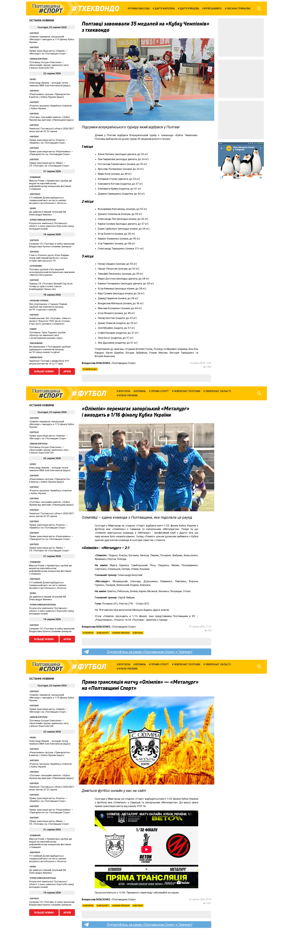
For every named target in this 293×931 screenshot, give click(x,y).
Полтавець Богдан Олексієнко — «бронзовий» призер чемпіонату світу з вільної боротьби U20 (49, 65)
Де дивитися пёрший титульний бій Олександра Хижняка (47, 213)
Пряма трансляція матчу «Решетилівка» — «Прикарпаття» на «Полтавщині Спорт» (51, 153)
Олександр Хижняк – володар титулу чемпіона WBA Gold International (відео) (49, 84)
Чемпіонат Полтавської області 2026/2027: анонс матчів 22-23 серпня (51, 130)
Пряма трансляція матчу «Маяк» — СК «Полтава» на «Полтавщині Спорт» (49, 164)
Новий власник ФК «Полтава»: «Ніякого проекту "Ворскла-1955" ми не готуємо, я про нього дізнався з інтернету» (50, 321)
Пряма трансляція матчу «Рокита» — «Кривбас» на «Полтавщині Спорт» (48, 141)
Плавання (35, 177)
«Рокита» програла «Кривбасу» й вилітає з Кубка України (50, 107)
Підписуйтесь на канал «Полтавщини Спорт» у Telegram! (149, 652)
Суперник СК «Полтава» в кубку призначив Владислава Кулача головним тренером (51, 245)
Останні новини (41, 20)
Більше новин (44, 371)
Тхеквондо (98, 8)
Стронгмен (36, 266)
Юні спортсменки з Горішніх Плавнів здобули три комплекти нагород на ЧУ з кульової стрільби (48, 307)
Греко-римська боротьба (43, 220)
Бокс (33, 79)
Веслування (36, 343)
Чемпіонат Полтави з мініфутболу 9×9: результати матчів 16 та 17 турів (49, 362)
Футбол (34, 33)
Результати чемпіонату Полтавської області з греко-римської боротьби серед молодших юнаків (51, 226)
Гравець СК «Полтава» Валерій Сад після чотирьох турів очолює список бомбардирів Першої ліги (50, 286)
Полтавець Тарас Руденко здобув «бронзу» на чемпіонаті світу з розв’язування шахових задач (47, 335)
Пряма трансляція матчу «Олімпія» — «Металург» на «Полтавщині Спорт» (48, 52)
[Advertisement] (241, 37)
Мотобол (35, 194)
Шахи (33, 329)
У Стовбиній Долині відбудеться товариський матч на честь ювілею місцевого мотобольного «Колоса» (48, 200)
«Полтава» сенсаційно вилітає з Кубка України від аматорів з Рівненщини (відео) (51, 118)
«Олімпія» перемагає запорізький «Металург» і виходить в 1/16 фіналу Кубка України (51, 39)
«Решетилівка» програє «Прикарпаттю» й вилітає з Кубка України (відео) (49, 95)
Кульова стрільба (39, 301)
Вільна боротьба (39, 59)
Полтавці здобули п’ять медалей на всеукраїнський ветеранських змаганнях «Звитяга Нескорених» (52, 272)
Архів (67, 371)
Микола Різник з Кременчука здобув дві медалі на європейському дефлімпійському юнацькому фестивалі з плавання (50, 184)
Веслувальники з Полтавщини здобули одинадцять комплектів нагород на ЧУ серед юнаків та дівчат (50, 349)
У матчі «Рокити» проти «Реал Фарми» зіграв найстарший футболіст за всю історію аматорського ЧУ (49, 258)
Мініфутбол (36, 357)
